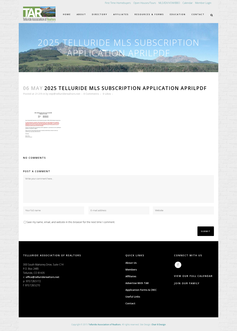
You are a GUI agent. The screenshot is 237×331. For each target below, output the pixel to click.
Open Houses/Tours (144, 3)
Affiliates (130, 276)
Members (131, 269)
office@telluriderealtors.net (42, 277)
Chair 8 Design (158, 324)
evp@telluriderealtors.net (64, 93)
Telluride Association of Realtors (104, 324)
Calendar (188, 3)
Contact (130, 303)
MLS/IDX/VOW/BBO (169, 3)
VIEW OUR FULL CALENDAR (193, 276)
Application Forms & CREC (141, 289)
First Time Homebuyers (118, 3)
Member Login (203, 3)
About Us (131, 262)
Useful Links (132, 296)
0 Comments (91, 93)
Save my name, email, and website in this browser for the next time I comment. (71, 222)
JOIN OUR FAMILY (187, 283)
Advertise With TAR (137, 283)
